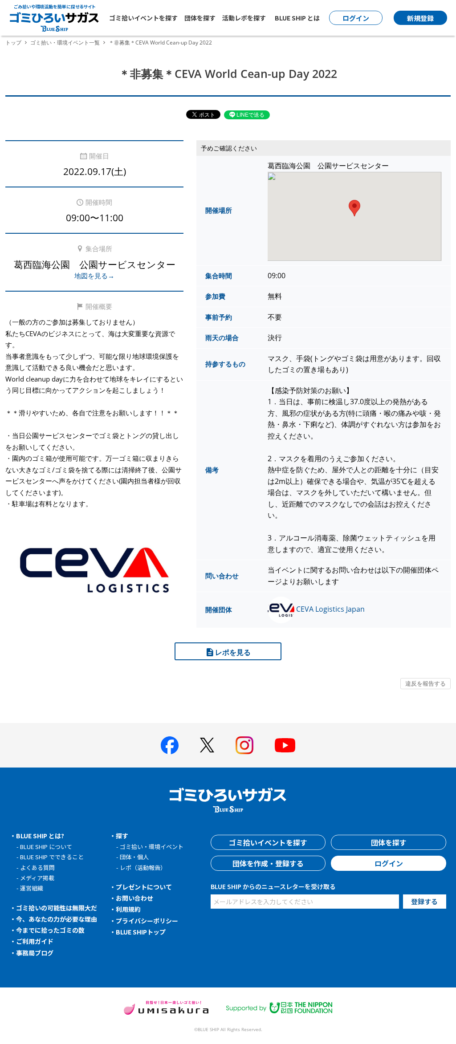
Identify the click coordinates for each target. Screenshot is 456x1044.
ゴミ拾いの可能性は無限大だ (56, 907)
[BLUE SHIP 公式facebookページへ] (170, 745)
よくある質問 (37, 867)
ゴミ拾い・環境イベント (151, 846)
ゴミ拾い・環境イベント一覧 (65, 42)
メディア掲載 (37, 877)
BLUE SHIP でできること (52, 857)
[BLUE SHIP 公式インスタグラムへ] (244, 745)
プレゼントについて (144, 886)
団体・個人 (134, 857)
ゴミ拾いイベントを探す (143, 17)
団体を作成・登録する (268, 863)
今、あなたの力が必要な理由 (56, 918)
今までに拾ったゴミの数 (50, 930)
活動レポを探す (244, 17)
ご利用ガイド (34, 941)
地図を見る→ (94, 275)
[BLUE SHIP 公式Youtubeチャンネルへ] (285, 745)
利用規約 (128, 909)
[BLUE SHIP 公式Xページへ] (207, 745)
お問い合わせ (134, 898)
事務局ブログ (34, 952)
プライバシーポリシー (147, 920)
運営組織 (31, 888)
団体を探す (200, 17)
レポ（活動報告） (143, 867)
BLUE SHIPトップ (141, 931)
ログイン (389, 863)
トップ (13, 42)
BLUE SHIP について (46, 846)
